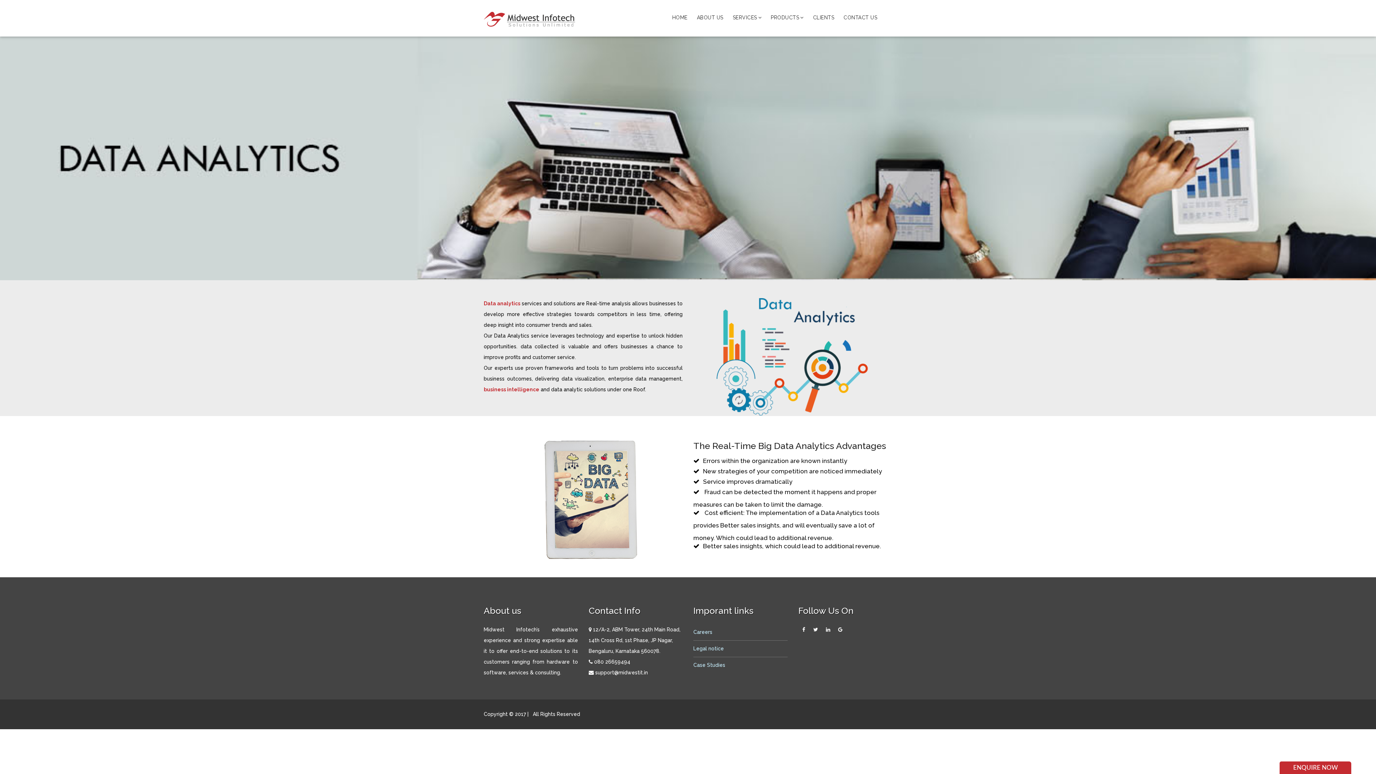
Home (680, 17)
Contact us (860, 17)
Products (785, 17)
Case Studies (709, 665)
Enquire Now (1315, 768)
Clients (824, 17)
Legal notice (708, 648)
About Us (710, 17)
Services (745, 17)
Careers (702, 632)
